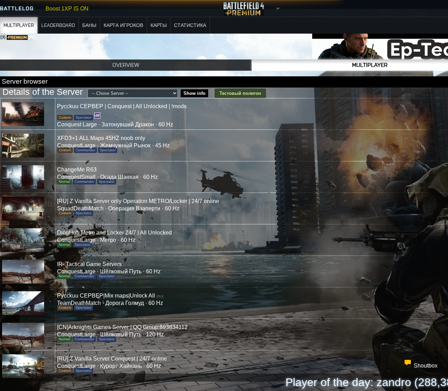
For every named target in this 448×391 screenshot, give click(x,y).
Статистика (190, 25)
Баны (89, 25)
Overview (125, 65)
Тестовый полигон (240, 93)
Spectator (83, 117)
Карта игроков (123, 25)
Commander (85, 150)
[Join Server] (27, 114)
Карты (158, 25)
